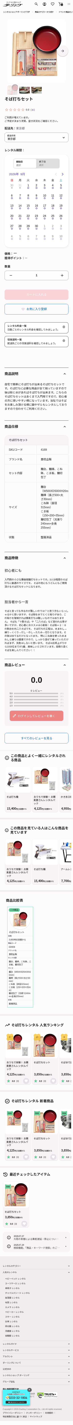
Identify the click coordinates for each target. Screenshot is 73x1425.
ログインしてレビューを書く (36, 716)
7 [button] (20, 195)
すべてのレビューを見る (36, 738)
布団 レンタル (11, 1302)
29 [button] (28, 226)
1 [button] (28, 185)
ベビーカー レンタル (14, 1311)
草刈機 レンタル (12, 1326)
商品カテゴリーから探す (44, 12)
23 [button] (36, 215)
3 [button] (44, 185)
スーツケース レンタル (15, 1283)
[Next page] (62, 174)
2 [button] (36, 185)
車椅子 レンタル (12, 1288)
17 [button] (44, 205)
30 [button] (11, 185)
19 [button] (60, 205)
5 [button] (61, 185)
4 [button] (52, 185)
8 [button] (28, 195)
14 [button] (20, 205)
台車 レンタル (11, 1321)
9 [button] (36, 195)
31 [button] (20, 185)
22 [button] (28, 215)
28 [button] (20, 226)
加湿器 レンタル (12, 1297)
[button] (60, 4)
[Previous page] (55, 174)
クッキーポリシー (34, 1412)
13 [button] (11, 205)
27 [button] (11, 226)
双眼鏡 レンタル (12, 1335)
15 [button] (28, 205)
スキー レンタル (12, 1316)
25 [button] (52, 215)
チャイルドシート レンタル (17, 1292)
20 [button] (11, 215)
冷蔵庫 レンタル (12, 1330)
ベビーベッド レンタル (15, 1278)
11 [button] (52, 195)
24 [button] (44, 215)
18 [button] (52, 205)
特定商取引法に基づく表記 (15, 1416)
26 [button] (60, 215)
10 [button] (44, 195)
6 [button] (12, 195)
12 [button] (60, 195)
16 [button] (36, 205)
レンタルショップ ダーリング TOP (16, 12)
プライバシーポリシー (13, 1412)
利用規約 (49, 1412)
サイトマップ (36, 1416)
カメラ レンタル (12, 1307)
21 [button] (20, 215)
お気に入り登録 (36, 309)
